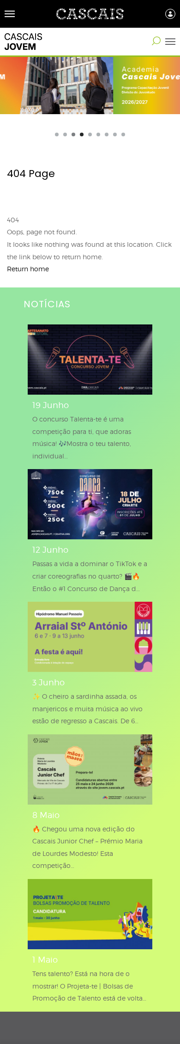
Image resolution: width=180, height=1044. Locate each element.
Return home (28, 269)
